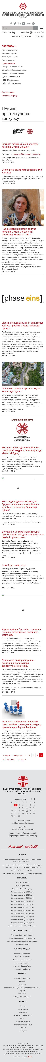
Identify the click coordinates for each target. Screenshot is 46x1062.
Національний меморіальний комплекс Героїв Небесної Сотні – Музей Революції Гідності (23, 15)
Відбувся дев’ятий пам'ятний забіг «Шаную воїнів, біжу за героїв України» (22, 860)
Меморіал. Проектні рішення (13, 73)
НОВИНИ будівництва (10, 80)
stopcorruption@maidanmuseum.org (23, 835)
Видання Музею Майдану (22, 888)
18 (27, 810)
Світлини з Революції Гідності (22, 935)
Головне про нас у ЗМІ (23, 1024)
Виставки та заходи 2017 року (22, 919)
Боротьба (22, 984)
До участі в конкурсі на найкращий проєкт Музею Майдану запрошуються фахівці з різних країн (23, 534)
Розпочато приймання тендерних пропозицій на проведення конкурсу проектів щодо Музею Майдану (21, 724)
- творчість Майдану (22, 969)
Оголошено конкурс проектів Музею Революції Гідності (21, 390)
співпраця (6, 32)
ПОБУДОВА (8, 45)
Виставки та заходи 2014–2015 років (22, 926)
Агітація (22, 981)
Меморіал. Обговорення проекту (14, 70)
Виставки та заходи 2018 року (22, 916)
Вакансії (23, 1027)
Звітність (23, 1018)
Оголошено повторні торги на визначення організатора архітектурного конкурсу (18, 663)
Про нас (23, 1001)
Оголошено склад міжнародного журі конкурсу (22, 171)
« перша (6, 755)
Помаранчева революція (22, 959)
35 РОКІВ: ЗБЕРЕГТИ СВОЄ (22, 870)
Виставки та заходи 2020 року (22, 910)
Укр (37, 36)
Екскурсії (36, 32)
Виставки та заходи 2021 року (22, 907)
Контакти (23, 1006)
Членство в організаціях (23, 1015)
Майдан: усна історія (22, 978)
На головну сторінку (9, 95)
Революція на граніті (22, 953)
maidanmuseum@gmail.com (23, 823)
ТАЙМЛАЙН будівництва (11, 83)
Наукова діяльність (22, 885)
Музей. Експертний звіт (11, 76)
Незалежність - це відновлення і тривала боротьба (22, 873)
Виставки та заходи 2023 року (22, 901)
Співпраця (23, 1030)
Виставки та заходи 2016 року (22, 922)
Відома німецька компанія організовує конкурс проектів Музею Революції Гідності (22, 325)
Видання (25, 32)
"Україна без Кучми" (22, 956)
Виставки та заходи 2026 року (22, 892)
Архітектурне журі (8, 60)
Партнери (23, 1012)
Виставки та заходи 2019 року (22, 913)
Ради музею (23, 1009)
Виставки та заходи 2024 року (22, 898)
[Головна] (23, 6)
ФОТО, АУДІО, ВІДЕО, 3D (22, 930)
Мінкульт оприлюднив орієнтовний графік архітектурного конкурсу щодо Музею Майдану (22, 450)
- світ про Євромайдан (22, 966)
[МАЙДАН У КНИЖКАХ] (22, 997)
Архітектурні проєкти (10, 56)
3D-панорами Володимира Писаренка (22, 941)
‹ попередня (17, 755)
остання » (22, 759)
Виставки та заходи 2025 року (22, 895)
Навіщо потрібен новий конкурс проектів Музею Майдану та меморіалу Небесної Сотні (19, 231)
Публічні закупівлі (23, 1021)
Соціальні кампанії (22, 882)
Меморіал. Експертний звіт (12, 66)
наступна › (11, 759)
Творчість (22, 990)
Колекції (22, 973)
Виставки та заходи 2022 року (22, 904)
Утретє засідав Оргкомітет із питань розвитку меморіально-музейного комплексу (21, 632)
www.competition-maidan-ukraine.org (26, 154)
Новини (22, 854)
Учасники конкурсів (9, 53)
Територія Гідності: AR (21, 36)
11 (27, 807)
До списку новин (8, 92)
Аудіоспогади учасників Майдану (22, 938)
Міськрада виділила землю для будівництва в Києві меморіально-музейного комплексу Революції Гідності (20, 505)
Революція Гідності (22, 963)
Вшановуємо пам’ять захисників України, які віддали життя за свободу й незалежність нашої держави (22, 866)
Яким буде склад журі (13, 565)
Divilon (30, 1057)
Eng (42, 36)
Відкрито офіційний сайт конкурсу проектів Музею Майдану (20, 145)
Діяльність (22, 878)
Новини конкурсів (8, 63)
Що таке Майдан (22, 949)
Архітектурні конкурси (10, 50)
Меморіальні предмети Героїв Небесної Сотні (22, 987)
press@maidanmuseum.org (23, 829)
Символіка (22, 993)
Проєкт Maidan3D (22, 944)
